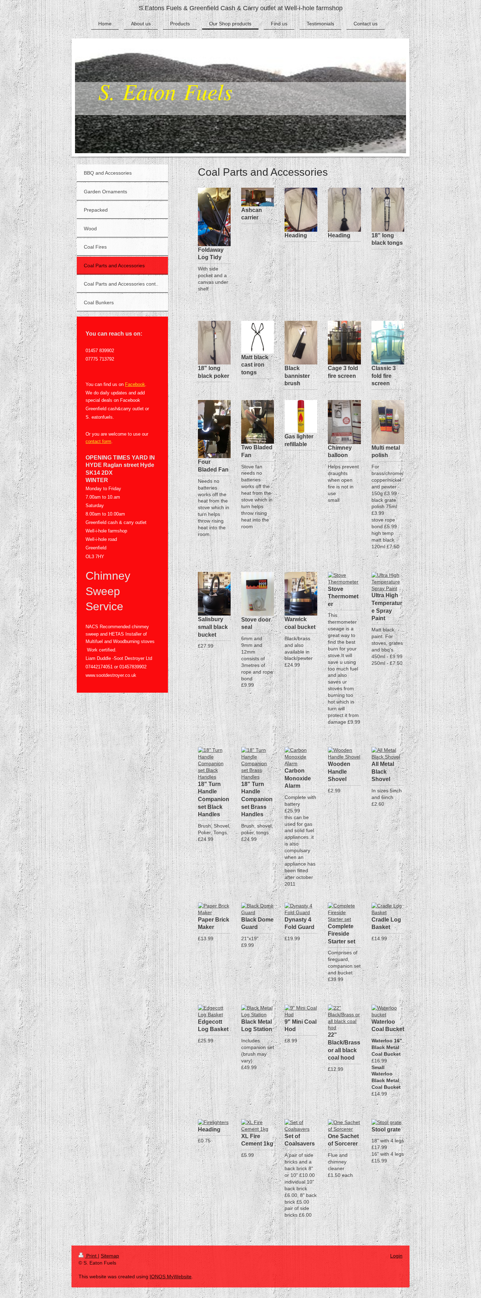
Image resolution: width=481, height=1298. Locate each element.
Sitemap (110, 1256)
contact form (98, 441)
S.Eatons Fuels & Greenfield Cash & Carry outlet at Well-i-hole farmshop (241, 8)
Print (91, 1256)
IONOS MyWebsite (171, 1276)
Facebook (135, 384)
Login (396, 1256)
